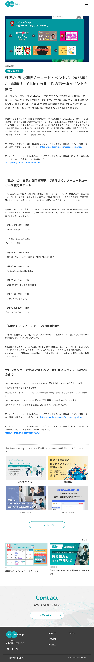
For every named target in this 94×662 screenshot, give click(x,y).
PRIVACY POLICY (16, 657)
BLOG (72, 633)
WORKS (52, 644)
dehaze (86, 3)
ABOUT (52, 633)
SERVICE (52, 639)
